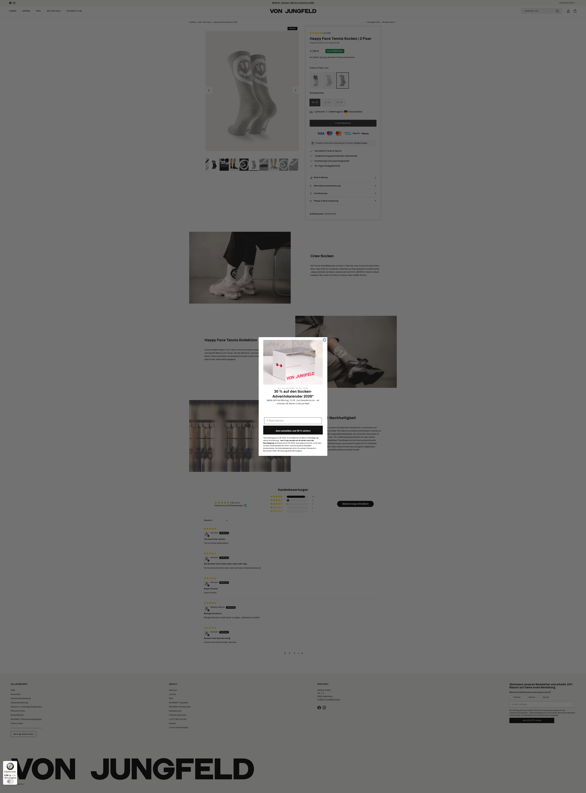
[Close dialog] (324, 339)
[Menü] (15, 763)
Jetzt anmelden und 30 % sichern (293, 430)
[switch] (10, 781)
